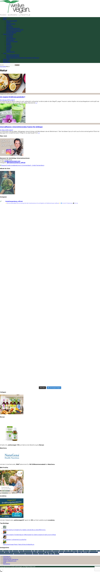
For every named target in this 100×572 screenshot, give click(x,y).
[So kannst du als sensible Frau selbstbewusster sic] (75, 329)
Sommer (9, 47)
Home (5, 18)
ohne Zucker (51, 552)
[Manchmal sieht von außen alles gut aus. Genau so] (75, 261)
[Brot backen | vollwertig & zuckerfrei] (4, 538)
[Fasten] (12, 122)
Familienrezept (55, 550)
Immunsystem (10, 24)
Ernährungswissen (48, 550)
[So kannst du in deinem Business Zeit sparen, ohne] (75, 296)
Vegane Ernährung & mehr (14, 29)
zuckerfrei (57, 553)
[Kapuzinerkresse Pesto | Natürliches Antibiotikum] (4, 543)
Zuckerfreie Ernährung (13, 31)
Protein (76, 552)
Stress (82, 552)
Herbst (8, 49)
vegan (87, 552)
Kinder (98, 550)
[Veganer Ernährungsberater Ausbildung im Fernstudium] (11, 517)
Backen (8, 44)
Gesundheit (74, 550)
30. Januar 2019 (5, 100)
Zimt (50, 553)
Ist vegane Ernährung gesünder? (12, 97)
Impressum (6, 556)
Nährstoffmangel (41, 552)
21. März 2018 (4, 130)
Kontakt (5, 60)
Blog (4, 19)
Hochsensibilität (11, 32)
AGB (4, 562)
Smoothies (9, 37)
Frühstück (9, 35)
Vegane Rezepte (8, 34)
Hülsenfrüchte (86, 550)
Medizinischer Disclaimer (10, 559)
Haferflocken (80, 550)
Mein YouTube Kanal (12, 55)
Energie (36, 550)
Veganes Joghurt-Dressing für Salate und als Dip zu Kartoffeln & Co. (24, 530)
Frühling (9, 46)
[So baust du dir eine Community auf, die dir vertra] (75, 223)
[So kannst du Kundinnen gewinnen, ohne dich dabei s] (25, 326)
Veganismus (35, 553)
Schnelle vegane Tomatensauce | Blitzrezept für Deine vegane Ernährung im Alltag (29, 534)
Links (4, 53)
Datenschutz (7, 558)
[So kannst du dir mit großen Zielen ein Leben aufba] (25, 252)
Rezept (79, 552)
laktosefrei (7, 552)
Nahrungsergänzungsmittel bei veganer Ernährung (22, 58)
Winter (8, 50)
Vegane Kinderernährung (19, 553)
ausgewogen (6, 550)
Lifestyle (8, 25)
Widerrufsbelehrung (9, 561)
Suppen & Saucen (12, 41)
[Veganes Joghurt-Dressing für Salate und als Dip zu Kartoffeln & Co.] (4, 528)
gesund (70, 550)
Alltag (1, 550)
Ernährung (40, 550)
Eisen (33, 550)
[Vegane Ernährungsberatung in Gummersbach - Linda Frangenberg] (22, 165)
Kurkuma (2, 552)
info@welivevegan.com (12, 161)
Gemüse (66, 550)
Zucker (52, 553)
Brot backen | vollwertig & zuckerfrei (14, 539)
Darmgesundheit (11, 21)
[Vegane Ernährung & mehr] (12, 92)
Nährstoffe (9, 26)
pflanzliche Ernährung (69, 552)
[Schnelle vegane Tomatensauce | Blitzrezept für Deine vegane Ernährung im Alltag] (4, 533)
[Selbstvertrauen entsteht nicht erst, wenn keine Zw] (25, 297)
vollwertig (46, 553)
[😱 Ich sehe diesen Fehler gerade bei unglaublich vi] (25, 362)
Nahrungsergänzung (13, 28)
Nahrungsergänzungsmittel (25, 552)
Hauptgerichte (11, 38)
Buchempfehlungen (12, 56)
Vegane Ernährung (93, 552)
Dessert (8, 43)
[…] (36, 103)
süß (85, 552)
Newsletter (6, 62)
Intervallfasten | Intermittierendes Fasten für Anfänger (21, 127)
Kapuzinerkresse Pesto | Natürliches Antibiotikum (18, 544)
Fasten (8, 22)
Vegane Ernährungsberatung (6, 553)
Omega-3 (56, 552)
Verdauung (41, 553)
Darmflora (21, 550)
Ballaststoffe (15, 550)
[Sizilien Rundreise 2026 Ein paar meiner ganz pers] (25, 215)
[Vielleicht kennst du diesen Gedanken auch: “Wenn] (75, 366)
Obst (47, 552)
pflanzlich (61, 552)
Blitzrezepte (10, 40)
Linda (11, 100)
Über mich (6, 59)
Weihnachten (10, 52)
